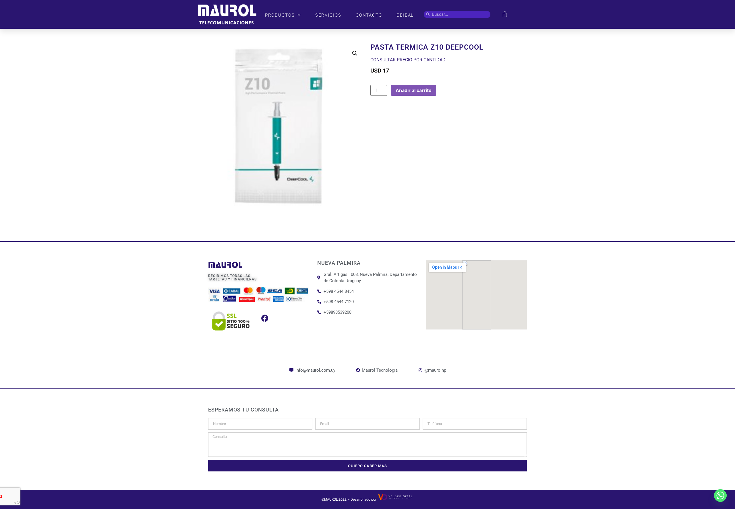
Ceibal (405, 15)
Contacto (369, 15)
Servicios (328, 15)
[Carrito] (505, 14)
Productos (280, 15)
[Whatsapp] (720, 495)
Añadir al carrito (414, 90)
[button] (355, 53)
